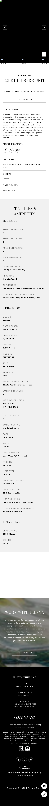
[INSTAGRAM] (24, 759)
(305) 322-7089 (24, 695)
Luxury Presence (24, 775)
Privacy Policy (35, 788)
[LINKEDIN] (30, 759)
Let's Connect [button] (24, 99)
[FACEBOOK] (18, 759)
